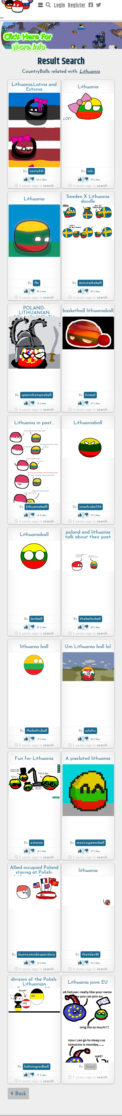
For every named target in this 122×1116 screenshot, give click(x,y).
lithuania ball (34, 647)
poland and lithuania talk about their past (88, 535)
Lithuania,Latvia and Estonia (34, 87)
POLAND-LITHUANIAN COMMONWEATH (34, 311)
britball (36, 619)
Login (59, 5)
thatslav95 (90, 954)
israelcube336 (90, 507)
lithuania (87, 870)
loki (90, 171)
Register (77, 5)
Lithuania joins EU (88, 982)
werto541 (37, 171)
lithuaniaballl (36, 507)
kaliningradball (36, 1066)
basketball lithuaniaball (87, 311)
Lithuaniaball (87, 423)
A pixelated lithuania (87, 758)
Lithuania (88, 87)
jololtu (90, 731)
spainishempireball (37, 395)
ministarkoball (90, 283)
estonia (36, 843)
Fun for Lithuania (34, 758)
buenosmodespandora (36, 954)
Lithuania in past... (34, 423)
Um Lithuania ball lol (88, 647)
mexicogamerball (90, 843)
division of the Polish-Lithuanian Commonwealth (34, 982)
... (2, 16)
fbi (36, 283)
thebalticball (90, 619)
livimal (90, 395)
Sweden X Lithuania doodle (87, 199)
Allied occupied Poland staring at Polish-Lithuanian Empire (34, 870)
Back (19, 1093)
